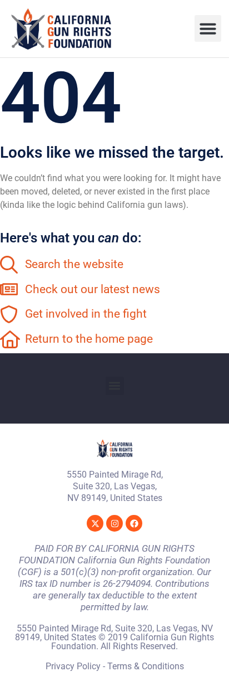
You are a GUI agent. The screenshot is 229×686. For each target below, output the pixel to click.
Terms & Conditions (145, 666)
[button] (208, 28)
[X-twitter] (95, 523)
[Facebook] (134, 523)
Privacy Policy (73, 666)
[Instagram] (114, 523)
